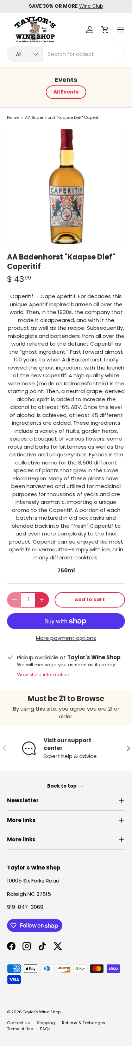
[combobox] (66, 54)
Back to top (62, 786)
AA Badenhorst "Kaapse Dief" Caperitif (63, 118)
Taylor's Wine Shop (42, 1012)
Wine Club (91, 6)
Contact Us (18, 1023)
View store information (43, 674)
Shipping (46, 1023)
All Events (66, 92)
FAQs (45, 1029)
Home (13, 118)
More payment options (66, 638)
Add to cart (90, 599)
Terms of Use (20, 1029)
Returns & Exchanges (83, 1023)
